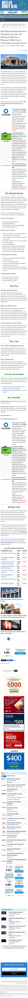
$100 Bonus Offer (11, 828)
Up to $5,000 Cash (11, 780)
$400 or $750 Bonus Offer (13, 833)
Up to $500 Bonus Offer (12, 824)
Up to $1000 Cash (11, 820)
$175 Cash (9, 850)
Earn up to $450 (11, 795)
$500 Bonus (10, 809)
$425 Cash (9, 841)
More (15, 660)
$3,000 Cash (10, 791)
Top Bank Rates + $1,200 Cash (14, 786)
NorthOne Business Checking (8, 579)
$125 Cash (9, 846)
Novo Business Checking (7, 583)
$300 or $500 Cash (11, 837)
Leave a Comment (23, 50)
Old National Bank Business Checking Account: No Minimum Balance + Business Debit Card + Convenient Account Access (14, 37)
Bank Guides (7, 663)
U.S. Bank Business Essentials (8, 553)
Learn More (15, 187)
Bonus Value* (5, 946)
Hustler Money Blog (14, 4)
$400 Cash (9, 815)
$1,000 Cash (10, 857)
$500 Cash (9, 805)
